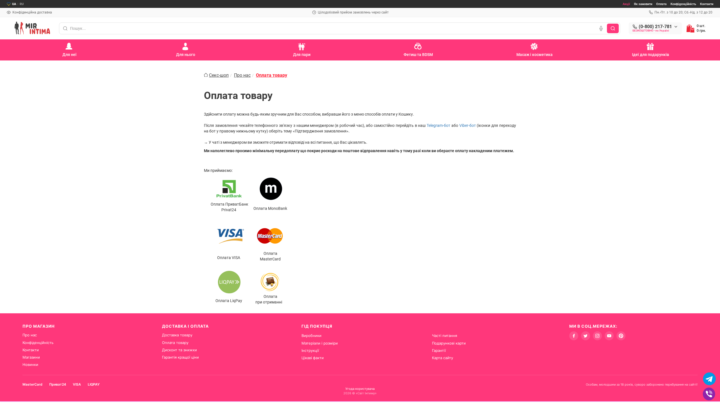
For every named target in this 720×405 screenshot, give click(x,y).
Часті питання (444, 335)
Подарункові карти (449, 343)
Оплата (661, 4)
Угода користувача (360, 389)
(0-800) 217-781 (655, 26)
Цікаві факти (313, 358)
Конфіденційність (683, 4)
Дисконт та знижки (179, 350)
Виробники (311, 335)
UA (14, 4)
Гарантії (439, 350)
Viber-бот (467, 125)
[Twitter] (585, 335)
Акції (626, 4)
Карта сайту (442, 358)
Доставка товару (177, 335)
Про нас (242, 75)
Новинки (30, 364)
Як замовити (643, 4)
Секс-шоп (219, 75)
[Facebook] (573, 335)
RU (22, 4)
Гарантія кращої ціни (180, 357)
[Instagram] (597, 335)
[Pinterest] (621, 335)
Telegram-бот (438, 125)
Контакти (706, 4)
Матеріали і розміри (320, 343)
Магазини (31, 357)
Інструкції (310, 350)
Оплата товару (175, 342)
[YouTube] (609, 335)
